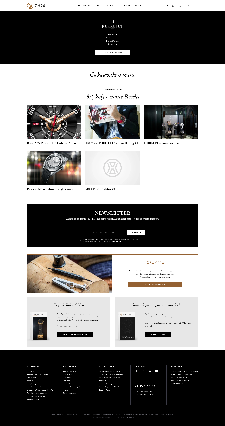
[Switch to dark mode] (180, 5)
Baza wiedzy (112, 6)
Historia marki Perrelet (112, 89)
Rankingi (66, 380)
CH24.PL (36, 6)
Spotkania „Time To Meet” (109, 387)
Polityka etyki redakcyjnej (36, 396)
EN (196, 6)
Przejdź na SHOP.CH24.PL (155, 284)
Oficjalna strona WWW (112, 52)
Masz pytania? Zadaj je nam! (109, 371)
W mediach (31, 377)
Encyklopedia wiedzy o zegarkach (112, 374)
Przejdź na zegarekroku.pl (75, 334)
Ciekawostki (67, 374)
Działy (97, 6)
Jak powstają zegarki (107, 384)
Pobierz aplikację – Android (145, 394)
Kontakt (30, 380)
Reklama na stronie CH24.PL (37, 374)
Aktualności (84, 6)
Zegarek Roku (104, 390)
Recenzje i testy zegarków (73, 387)
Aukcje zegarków (69, 371)
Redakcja (30, 371)
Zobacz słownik (158, 334)
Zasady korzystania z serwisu (38, 387)
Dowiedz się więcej (116, 241)
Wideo (65, 390)
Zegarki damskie (69, 393)
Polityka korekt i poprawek (37, 393)
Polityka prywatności (35, 384)
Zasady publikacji (33, 399)
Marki (127, 6)
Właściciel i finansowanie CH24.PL (40, 390)
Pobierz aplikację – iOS (143, 391)
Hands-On (67, 384)
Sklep (138, 6)
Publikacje (67, 377)
